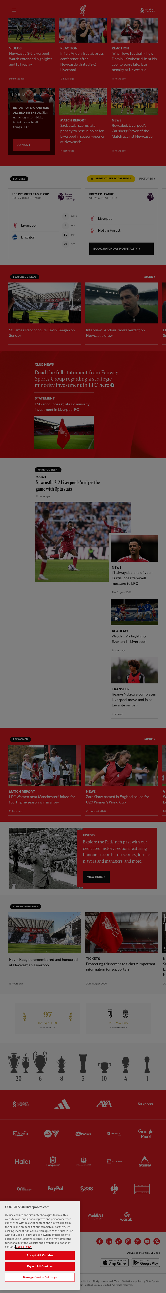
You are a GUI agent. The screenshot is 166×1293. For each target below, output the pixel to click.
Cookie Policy (24, 1246)
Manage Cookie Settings (40, 1277)
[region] (40, 1245)
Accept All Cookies (40, 1255)
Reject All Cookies (40, 1266)
